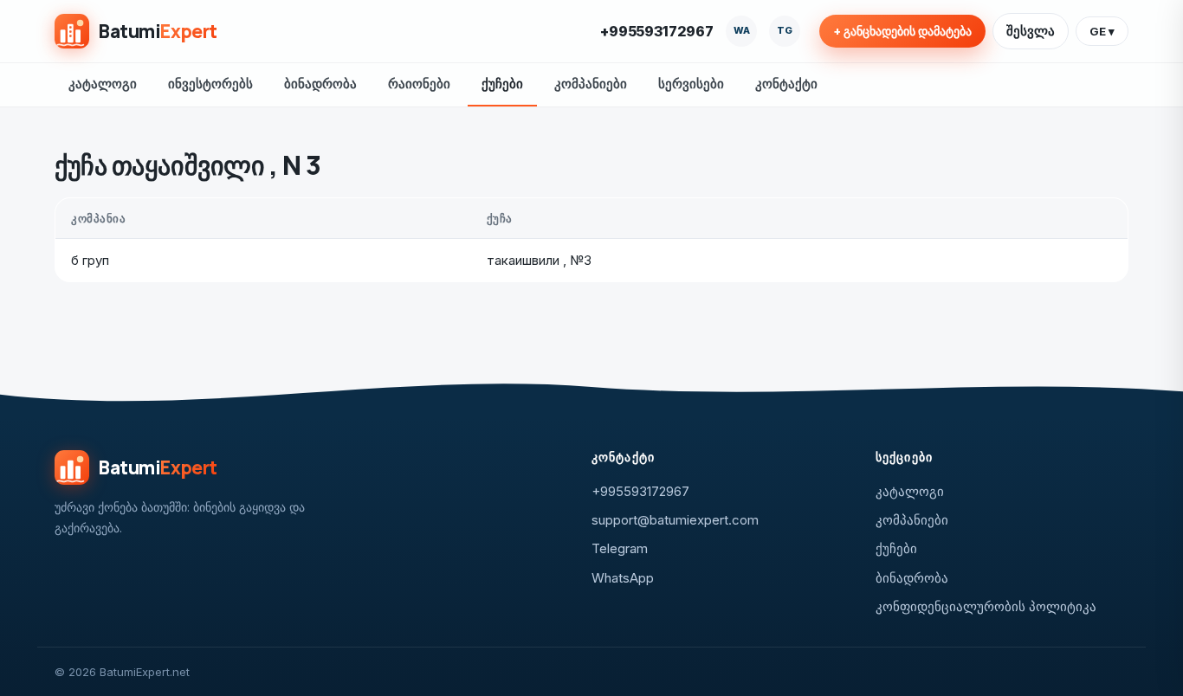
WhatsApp (623, 578)
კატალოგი (102, 83)
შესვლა (1030, 31)
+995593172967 (657, 31)
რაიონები (419, 83)
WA (742, 30)
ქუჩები (502, 83)
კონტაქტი (786, 83)
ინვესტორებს (210, 83)
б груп (90, 260)
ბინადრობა (320, 83)
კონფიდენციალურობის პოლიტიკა (986, 606)
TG (784, 30)
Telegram (620, 548)
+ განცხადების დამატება (902, 31)
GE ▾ (1102, 31)
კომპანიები (590, 83)
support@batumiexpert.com (675, 520)
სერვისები (691, 83)
